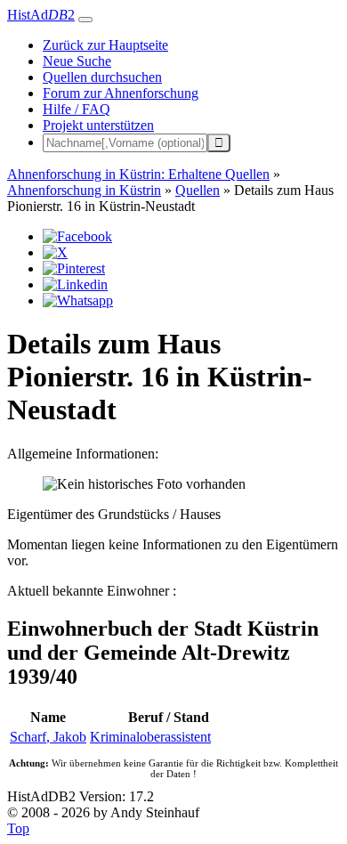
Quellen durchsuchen (102, 77)
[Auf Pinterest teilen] (74, 268)
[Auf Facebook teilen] (77, 236)
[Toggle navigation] (85, 19)
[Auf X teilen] (55, 252)
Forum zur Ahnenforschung (120, 93)
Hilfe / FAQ (76, 109)
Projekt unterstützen (98, 125)
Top (18, 828)
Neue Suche (77, 61)
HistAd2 (41, 14)
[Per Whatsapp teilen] (78, 300)
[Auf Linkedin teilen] (75, 284)
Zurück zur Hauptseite (105, 45)
